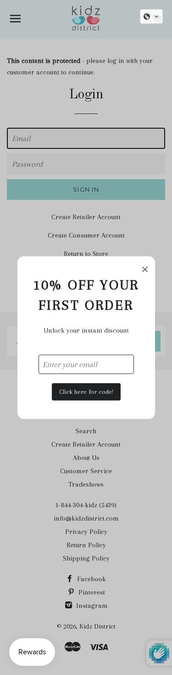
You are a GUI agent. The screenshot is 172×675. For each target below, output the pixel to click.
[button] (151, 16)
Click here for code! (86, 391)
